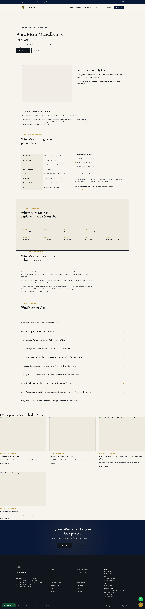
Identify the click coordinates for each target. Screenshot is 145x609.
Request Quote (85, 87)
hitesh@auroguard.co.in (107, 1)
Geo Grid (79, 591)
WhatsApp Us (80, 545)
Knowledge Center (55, 579)
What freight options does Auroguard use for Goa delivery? (46, 383)
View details (4, 463)
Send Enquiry (64, 545)
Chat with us (8, 605)
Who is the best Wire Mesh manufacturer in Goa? (42, 322)
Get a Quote (23, 50)
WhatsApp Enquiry (104, 87)
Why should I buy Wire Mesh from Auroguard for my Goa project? (49, 400)
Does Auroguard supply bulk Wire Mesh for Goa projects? (45, 348)
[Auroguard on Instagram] (21, 590)
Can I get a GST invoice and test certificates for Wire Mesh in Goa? (50, 374)
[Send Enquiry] (140, 604)
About (101, 7)
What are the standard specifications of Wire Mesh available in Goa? (50, 366)
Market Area (87, 7)
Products (78, 7)
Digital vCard (54, 591)
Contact (108, 7)
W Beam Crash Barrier (82, 569)
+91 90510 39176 (120, 1)
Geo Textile (80, 585)
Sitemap (108, 606)
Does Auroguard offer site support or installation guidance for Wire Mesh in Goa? (56, 392)
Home (71, 7)
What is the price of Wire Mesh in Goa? (38, 331)
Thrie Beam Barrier (82, 572)
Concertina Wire (81, 582)
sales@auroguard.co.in (109, 580)
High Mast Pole (81, 576)
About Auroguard (55, 585)
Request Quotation (116, 606)
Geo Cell (79, 588)
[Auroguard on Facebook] (17, 590)
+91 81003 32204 (108, 573)
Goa (31, 23)
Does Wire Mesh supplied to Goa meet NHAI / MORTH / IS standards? (52, 357)
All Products (54, 572)
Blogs (95, 7)
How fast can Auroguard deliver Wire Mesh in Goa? (43, 340)
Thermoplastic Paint (82, 579)
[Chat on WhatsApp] (140, 599)
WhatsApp (119, 7)
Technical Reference (56, 582)
